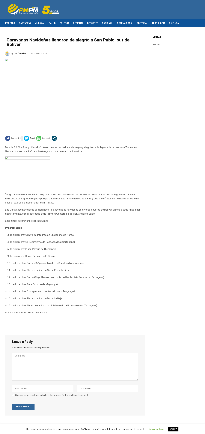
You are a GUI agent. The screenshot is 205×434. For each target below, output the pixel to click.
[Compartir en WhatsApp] (43, 138)
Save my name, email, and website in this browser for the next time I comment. (51, 395)
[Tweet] (29, 138)
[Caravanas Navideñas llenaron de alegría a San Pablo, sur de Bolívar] (75, 92)
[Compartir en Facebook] (12, 138)
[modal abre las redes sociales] (54, 138)
